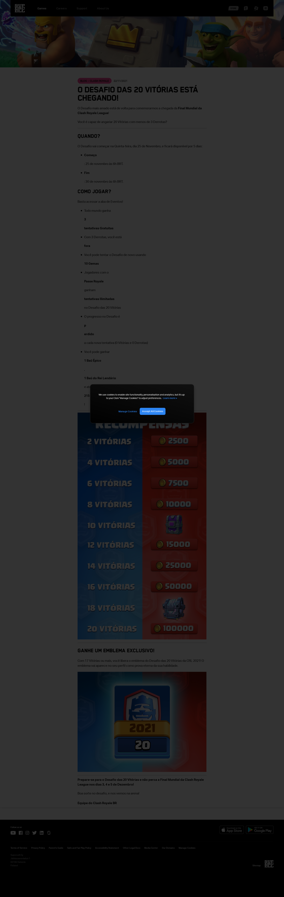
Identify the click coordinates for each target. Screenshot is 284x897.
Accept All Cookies (152, 411)
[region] (142, 403)
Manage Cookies (127, 411)
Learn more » (170, 398)
